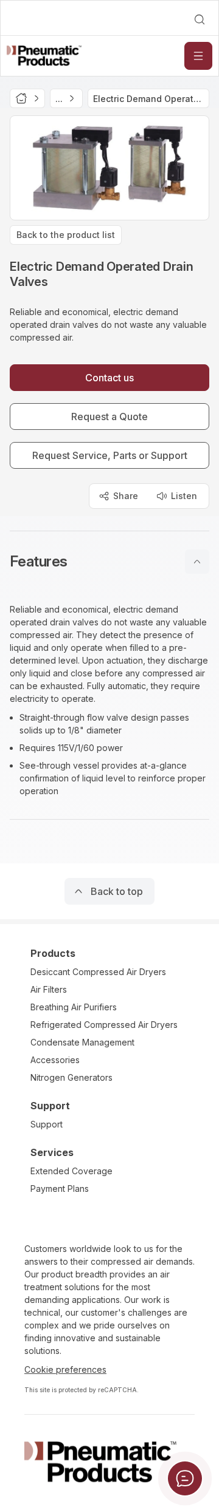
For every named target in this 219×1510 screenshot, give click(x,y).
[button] (109, 561)
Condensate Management (82, 1042)
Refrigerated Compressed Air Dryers (104, 1024)
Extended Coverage (71, 1171)
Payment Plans (59, 1188)
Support (46, 1124)
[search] (200, 19)
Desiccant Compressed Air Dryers (98, 972)
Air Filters (48, 989)
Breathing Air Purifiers (73, 1007)
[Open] (198, 56)
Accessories (55, 1060)
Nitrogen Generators (71, 1077)
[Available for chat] (185, 1478)
